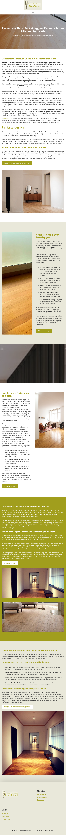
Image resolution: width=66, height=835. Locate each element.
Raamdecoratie (42, 797)
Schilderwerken (42, 794)
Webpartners (6, 816)
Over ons (5, 813)
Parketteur (40, 800)
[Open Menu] (33, 11)
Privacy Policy (6, 819)
